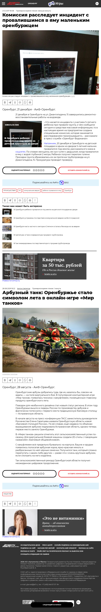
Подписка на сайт (28, 548)
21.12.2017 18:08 (8, 11)
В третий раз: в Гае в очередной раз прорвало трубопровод (38, 235)
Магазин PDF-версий (46, 548)
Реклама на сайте (86, 548)
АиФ (73, 96)
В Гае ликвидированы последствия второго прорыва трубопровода (42, 243)
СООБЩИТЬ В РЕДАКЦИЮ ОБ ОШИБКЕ (35, 554)
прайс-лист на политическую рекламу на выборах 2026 (60, 551)
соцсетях (20, 151)
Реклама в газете (28, 551)
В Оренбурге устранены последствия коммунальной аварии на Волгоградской (46, 218)
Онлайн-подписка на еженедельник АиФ (71, 545)
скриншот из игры (9, 374)
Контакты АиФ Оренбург (67, 548)
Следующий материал (52, 605)
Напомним (50, 143)
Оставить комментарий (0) (79, 170)
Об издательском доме (30, 545)
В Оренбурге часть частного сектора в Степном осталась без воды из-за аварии (47, 226)
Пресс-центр (47, 545)
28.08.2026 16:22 (8, 288)
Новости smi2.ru (11, 280)
